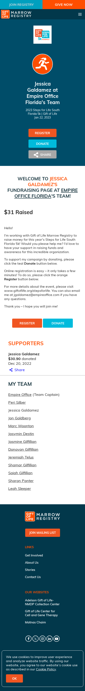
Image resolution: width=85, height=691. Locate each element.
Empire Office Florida (46, 193)
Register (42, 133)
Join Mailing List (42, 533)
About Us (31, 562)
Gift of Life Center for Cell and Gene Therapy (41, 613)
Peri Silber (17, 402)
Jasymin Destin (21, 433)
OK (14, 678)
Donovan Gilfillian (23, 449)
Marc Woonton (21, 426)
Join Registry (21, 4)
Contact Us (33, 577)
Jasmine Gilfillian (22, 441)
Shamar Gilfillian (22, 465)
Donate (42, 144)
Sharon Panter (21, 480)
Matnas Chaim (35, 622)
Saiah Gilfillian (20, 472)
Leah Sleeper (19, 488)
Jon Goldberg (19, 418)
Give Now (64, 4)
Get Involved (34, 555)
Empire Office (20, 394)
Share (19, 369)
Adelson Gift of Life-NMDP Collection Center (42, 602)
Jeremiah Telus (21, 457)
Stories (30, 570)
